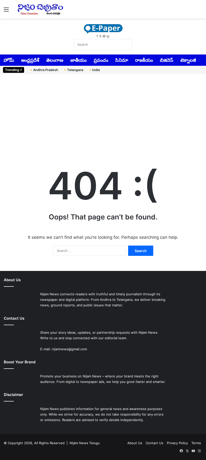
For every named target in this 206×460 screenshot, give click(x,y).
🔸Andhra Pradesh (43, 70)
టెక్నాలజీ (188, 60)
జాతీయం (78, 60)
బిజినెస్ (166, 60)
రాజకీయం (144, 60)
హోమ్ (9, 60)
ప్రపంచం (101, 60)
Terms (196, 443)
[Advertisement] (103, 117)
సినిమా (121, 60)
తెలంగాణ (54, 60)
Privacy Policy (177, 443)
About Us (134, 443)
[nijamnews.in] (40, 9)
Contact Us (154, 443)
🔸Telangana (73, 70)
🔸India (94, 70)
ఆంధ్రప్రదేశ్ (30, 60)
